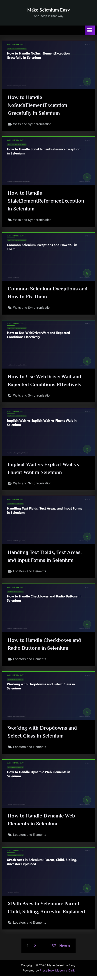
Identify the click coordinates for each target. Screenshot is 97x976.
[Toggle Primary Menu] (90, 30)
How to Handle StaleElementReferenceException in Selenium (46, 201)
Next (63, 945)
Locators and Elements (29, 571)
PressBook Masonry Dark (57, 970)
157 (53, 945)
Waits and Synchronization (32, 124)
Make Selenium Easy (48, 10)
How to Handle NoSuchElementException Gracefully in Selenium (37, 105)
